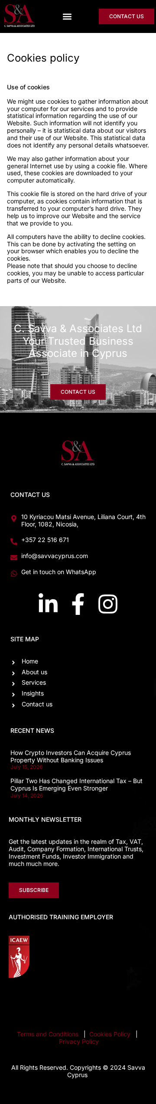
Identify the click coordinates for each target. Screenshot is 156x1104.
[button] (67, 17)
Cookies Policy (110, 1034)
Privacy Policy (79, 1041)
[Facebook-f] (78, 604)
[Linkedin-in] (48, 604)
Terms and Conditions (47, 1034)
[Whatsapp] (104, 999)
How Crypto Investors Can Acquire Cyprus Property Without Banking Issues (70, 756)
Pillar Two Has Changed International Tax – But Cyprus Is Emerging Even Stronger (76, 784)
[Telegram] (136, 999)
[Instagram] (108, 604)
